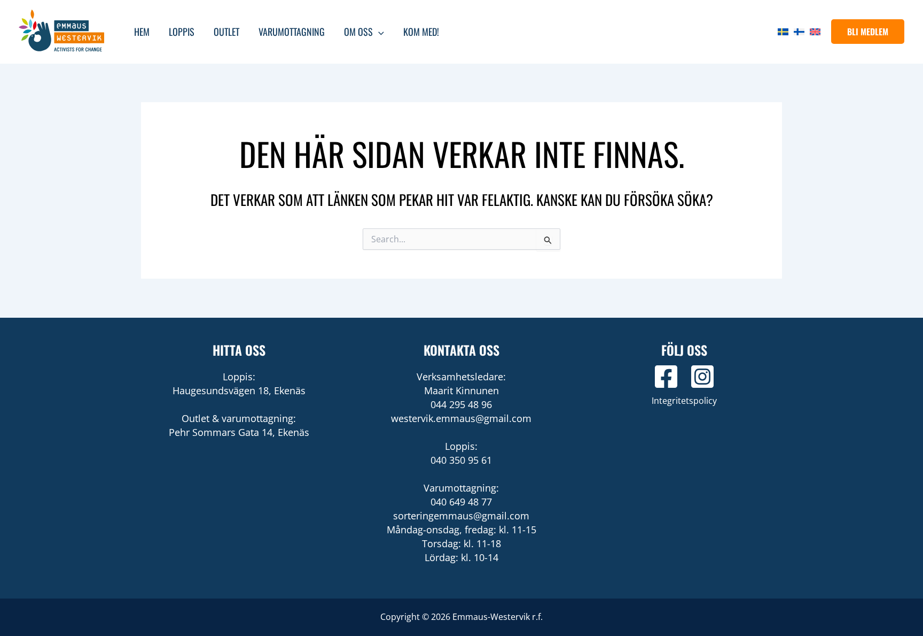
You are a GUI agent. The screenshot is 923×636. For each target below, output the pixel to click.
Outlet (226, 32)
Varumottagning (292, 32)
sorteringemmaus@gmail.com (461, 515)
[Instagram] (702, 376)
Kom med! (421, 32)
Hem (142, 32)
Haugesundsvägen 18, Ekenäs (239, 390)
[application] (378, 32)
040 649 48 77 (461, 501)
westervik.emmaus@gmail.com (461, 418)
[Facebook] (666, 376)
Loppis (181, 32)
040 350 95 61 (461, 460)
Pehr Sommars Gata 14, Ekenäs (239, 432)
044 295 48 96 (461, 404)
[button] (867, 31)
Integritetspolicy (684, 401)
